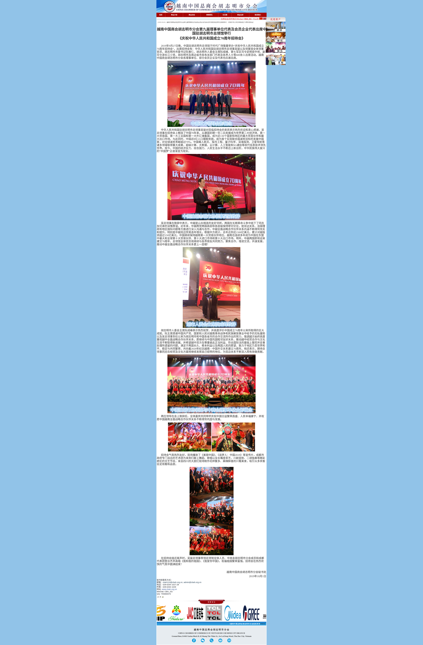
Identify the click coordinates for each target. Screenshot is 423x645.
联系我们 (258, 15)
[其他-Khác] (276, 59)
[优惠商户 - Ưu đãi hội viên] (276, 19)
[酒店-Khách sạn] (276, 27)
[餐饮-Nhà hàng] (276, 37)
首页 (160, 15)
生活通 (225, 15)
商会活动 (192, 15)
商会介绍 (174, 15)
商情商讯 (209, 15)
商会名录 (240, 15)
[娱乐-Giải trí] (276, 47)
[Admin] (262, 624)
